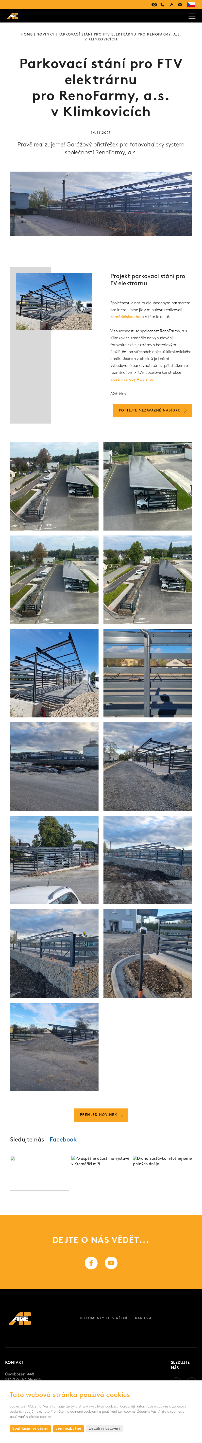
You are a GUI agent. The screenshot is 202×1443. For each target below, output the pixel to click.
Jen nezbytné (68, 1429)
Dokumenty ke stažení (104, 1318)
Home (27, 34)
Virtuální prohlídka (153, 5)
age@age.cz (180, 5)
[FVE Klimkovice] (54, 486)
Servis (171, 5)
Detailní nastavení (104, 1429)
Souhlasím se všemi (30, 1429)
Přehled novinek (98, 1115)
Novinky (45, 34)
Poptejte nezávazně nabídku (150, 410)
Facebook (63, 1140)
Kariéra (143, 1318)
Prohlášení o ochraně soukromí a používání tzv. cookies (92, 1412)
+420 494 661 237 (162, 5)
